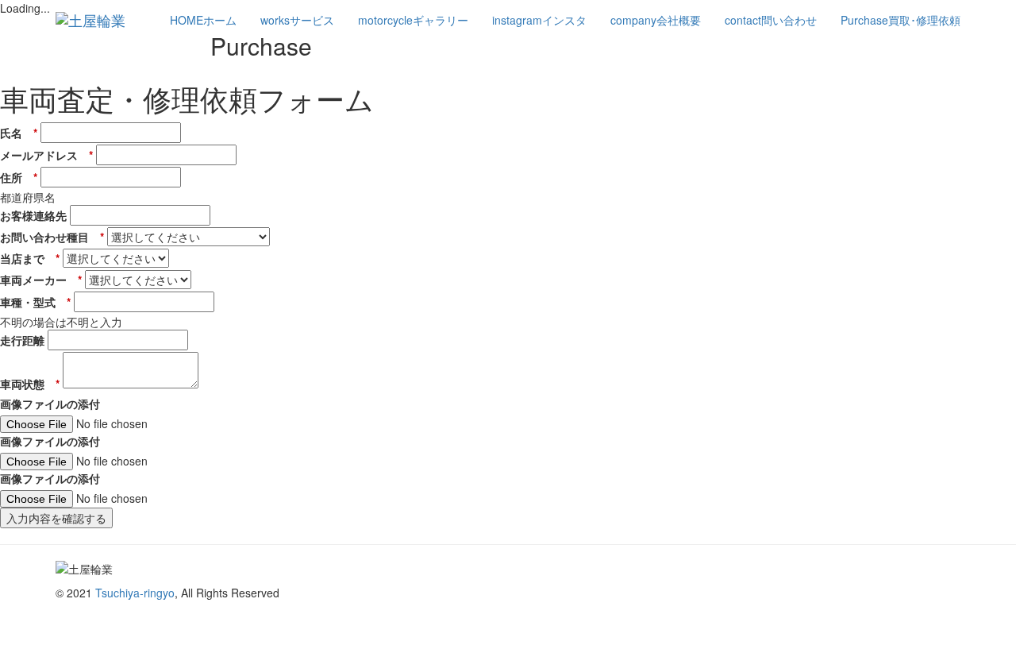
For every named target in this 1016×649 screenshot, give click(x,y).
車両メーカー (41, 280)
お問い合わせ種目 (52, 237)
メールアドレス (46, 155)
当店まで (30, 258)
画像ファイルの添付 (50, 403)
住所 (18, 177)
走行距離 (22, 340)
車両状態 (30, 384)
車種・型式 (35, 302)
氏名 (18, 133)
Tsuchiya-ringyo (135, 593)
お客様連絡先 (33, 215)
